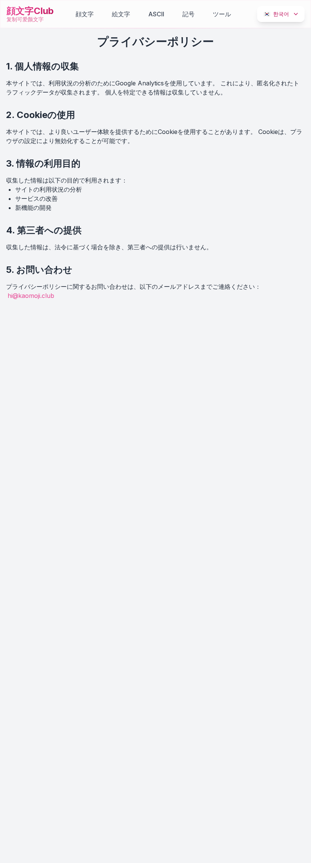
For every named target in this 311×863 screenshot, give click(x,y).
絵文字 (121, 14)
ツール (222, 14)
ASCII (156, 14)
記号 (188, 14)
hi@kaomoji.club (31, 295)
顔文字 (84, 14)
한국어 (276, 14)
